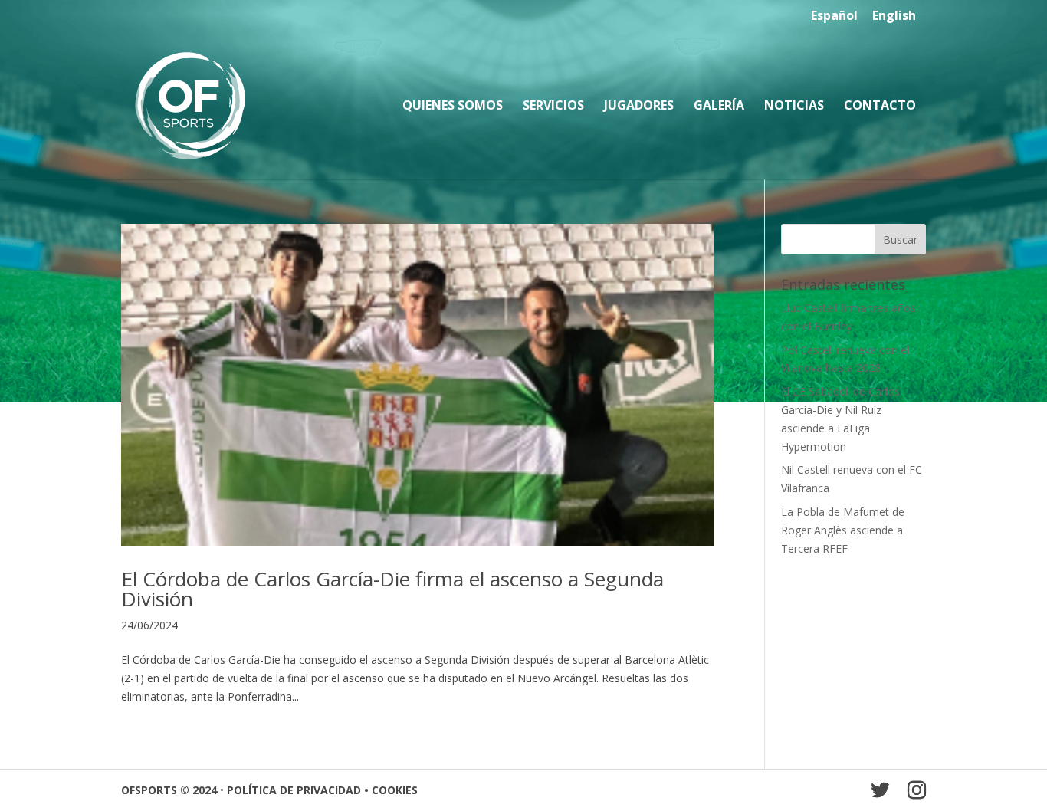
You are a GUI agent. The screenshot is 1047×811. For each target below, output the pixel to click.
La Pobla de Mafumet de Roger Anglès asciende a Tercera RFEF (842, 530)
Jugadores (639, 106)
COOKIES (395, 790)
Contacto (880, 106)
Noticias (794, 106)
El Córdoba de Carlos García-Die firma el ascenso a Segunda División (392, 588)
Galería (719, 106)
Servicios (553, 106)
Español (834, 16)
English (894, 16)
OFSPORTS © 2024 (169, 790)
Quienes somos (452, 106)
